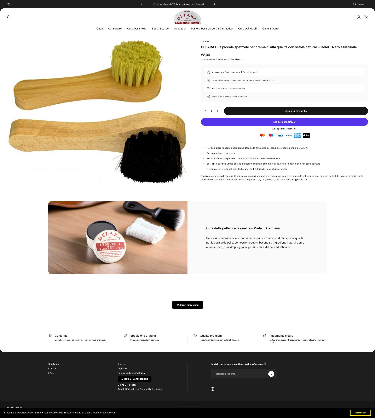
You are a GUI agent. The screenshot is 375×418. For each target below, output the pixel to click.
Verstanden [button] (360, 413)
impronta (122, 368)
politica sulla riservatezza (131, 373)
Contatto (52, 368)
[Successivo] (214, 4)
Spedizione (221, 59)
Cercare (122, 364)
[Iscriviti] (271, 374)
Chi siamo (53, 364)
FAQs (51, 373)
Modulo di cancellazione (134, 378)
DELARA (205, 41)
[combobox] (360, 4)
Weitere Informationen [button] (104, 412)
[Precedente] (142, 4)
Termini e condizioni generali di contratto (140, 389)
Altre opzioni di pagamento (284, 129)
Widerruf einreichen (188, 304)
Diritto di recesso (127, 385)
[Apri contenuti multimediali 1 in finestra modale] (97, 112)
